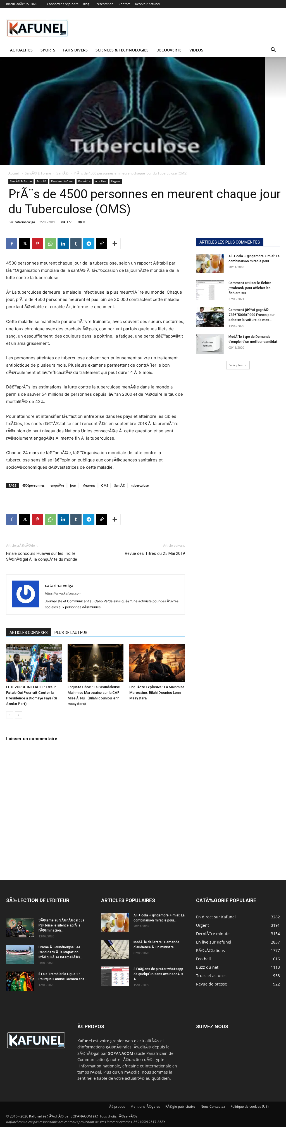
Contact (124, 4)
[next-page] (18, 714)
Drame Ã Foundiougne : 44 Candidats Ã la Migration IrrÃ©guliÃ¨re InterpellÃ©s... (61, 952)
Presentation (104, 4)
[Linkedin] (63, 243)
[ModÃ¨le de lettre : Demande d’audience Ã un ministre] (115, 949)
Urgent (115, 181)
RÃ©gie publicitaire (180, 1106)
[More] (115, 243)
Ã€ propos (117, 1106)
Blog (86, 4)
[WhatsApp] (50, 243)
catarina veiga (25, 222)
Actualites (21, 50)
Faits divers (75, 50)
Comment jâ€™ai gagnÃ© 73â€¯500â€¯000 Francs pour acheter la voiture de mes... (251, 315)
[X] (24, 243)
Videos (196, 50)
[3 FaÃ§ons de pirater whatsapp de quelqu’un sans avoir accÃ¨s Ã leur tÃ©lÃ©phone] (115, 976)
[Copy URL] (101, 243)
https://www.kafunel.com (63, 593)
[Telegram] (88, 243)
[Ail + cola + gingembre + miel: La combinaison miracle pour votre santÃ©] (210, 263)
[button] (273, 50)
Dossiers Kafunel (62, 181)
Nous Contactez (213, 1106)
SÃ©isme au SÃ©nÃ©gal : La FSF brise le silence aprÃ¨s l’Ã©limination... (61, 925)
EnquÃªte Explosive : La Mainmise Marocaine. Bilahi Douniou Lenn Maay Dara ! (156, 692)
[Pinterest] (37, 243)
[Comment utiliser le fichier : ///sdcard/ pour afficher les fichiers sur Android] (210, 290)
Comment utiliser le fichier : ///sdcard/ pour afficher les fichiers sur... (250, 288)
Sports (47, 50)
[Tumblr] (76, 243)
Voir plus (236, 365)
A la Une (100, 181)
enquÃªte (57, 485)
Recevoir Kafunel (147, 4)
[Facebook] (11, 243)
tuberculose (140, 485)
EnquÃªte (84, 181)
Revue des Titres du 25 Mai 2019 (155, 553)
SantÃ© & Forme (38, 173)
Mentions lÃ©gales (145, 1106)
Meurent (88, 485)
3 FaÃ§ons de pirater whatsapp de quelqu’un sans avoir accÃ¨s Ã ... (158, 974)
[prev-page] (9, 714)
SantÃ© (62, 173)
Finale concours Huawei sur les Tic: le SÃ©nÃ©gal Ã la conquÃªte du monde (41, 556)
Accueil (14, 173)
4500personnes (33, 485)
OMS (104, 485)
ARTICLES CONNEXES (28, 632)
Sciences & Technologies (122, 50)
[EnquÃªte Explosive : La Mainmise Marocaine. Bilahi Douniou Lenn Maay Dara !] (157, 663)
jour (73, 485)
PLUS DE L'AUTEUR (70, 632)
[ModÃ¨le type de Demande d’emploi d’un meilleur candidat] (210, 344)
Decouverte (169, 50)
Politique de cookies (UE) (249, 1106)
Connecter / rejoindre (62, 4)
